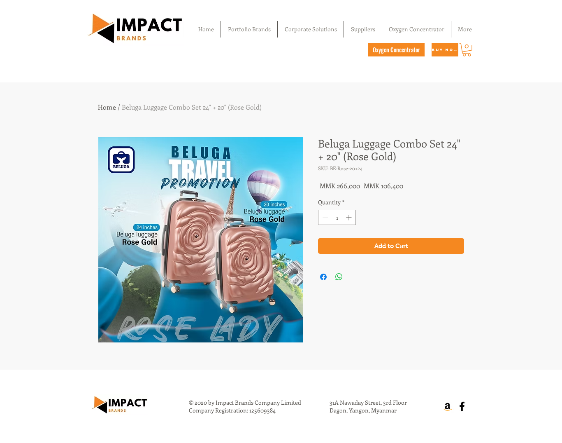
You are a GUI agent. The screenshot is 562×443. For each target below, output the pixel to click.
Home (107, 107)
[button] (467, 49)
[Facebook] (462, 406)
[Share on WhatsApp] (339, 277)
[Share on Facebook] (323, 277)
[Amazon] (447, 406)
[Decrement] (324, 217)
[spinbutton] (337, 217)
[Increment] (349, 217)
